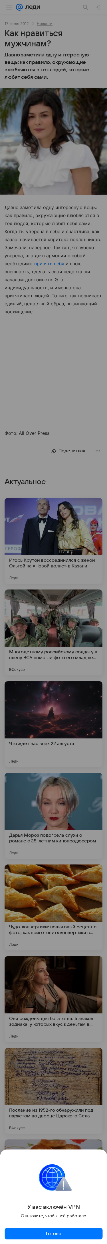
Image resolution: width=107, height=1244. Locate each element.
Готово (53, 1233)
